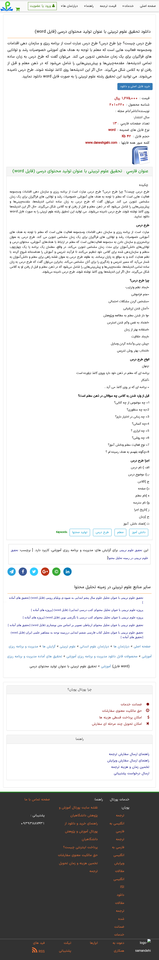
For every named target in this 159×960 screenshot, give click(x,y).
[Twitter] (34, 571)
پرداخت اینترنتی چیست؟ (80, 847)
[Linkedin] (67, 571)
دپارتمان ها (70, 6)
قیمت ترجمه (108, 6)
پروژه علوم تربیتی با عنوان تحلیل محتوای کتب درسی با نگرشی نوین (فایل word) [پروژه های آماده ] (83, 617)
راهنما (90, 6)
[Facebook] (23, 571)
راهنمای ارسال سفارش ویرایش (128, 760)
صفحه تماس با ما (37, 799)
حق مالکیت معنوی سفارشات (122, 710)
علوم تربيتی (68, 646)
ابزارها (94, 943)
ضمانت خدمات (132, 704)
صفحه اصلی (148, 6)
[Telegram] (11, 571)
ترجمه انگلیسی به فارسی (117, 823)
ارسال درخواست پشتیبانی (131, 773)
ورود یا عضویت (41, 6)
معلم (120, 532)
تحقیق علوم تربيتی (130, 550)
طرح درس (102, 532)
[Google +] (45, 571)
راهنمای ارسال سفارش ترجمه (129, 754)
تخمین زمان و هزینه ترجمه (130, 767)
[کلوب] (56, 571)
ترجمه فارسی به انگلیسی (118, 847)
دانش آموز (139, 532)
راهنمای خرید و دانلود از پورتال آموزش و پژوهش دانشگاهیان (81, 831)
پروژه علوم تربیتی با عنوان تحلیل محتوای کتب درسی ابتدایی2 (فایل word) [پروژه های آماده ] (87, 610)
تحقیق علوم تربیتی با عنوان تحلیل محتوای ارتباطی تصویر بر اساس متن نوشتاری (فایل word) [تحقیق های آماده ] (75, 625)
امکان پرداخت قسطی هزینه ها (121, 717)
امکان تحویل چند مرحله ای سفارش (117, 724)
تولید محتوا (79, 532)
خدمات (129, 6)
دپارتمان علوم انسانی (94, 646)
